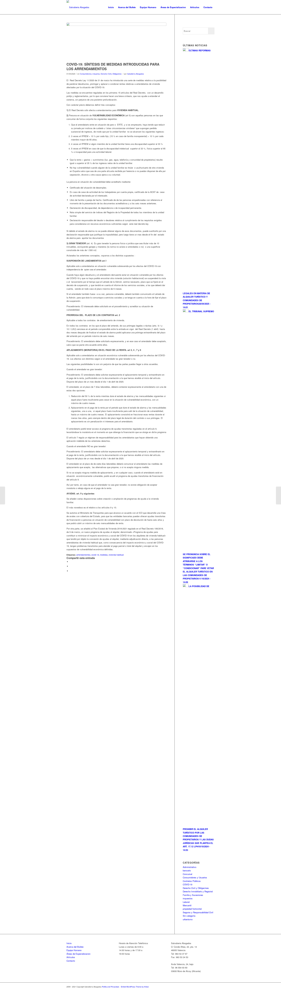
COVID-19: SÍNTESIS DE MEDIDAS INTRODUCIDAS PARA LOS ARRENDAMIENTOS (113, 66)
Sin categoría (189, 915)
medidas (104, 554)
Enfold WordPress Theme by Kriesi (135, 986)
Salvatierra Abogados (135, 74)
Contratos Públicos (192, 881)
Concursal (187, 874)
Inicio (69, 943)
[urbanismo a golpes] (116, 41)
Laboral (186, 901)
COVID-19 (187, 884)
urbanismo (188, 919)
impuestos (188, 898)
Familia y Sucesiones (193, 895)
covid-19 (95, 554)
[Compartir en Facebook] (70, 561)
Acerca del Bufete (75, 946)
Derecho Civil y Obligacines (111, 74)
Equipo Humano (74, 950)
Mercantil (187, 905)
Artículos (71, 957)
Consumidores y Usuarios (90, 74)
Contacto (71, 960)
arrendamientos (83, 554)
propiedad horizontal (192, 908)
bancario (187, 870)
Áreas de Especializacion (78, 953)
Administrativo (189, 867)
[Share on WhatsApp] (70, 570)
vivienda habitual (116, 554)
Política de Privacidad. (111, 986)
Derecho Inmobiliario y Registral (198, 891)
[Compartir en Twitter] (70, 566)
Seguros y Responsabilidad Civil (198, 912)
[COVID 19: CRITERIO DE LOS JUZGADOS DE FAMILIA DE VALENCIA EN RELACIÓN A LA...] (2, 495)
